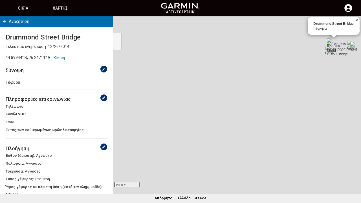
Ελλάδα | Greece (192, 198)
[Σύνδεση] (348, 11)
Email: (10, 122)
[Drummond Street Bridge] (333, 45)
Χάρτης (60, 8)
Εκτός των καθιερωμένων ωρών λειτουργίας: (45, 130)
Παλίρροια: (15, 163)
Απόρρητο (163, 198)
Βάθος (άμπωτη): (20, 155)
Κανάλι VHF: (16, 114)
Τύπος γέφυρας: (20, 179)
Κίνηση (59, 58)
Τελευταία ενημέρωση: (26, 46)
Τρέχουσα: (15, 171)
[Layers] (351, 25)
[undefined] (103, 69)
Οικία (23, 8)
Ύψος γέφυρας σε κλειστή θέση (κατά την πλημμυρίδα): (54, 187)
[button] (354, 177)
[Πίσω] (4, 21)
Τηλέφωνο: (15, 106)
